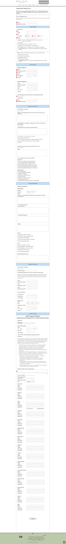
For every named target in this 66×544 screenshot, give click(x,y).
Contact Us (44, 535)
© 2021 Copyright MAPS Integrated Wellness (32, 542)
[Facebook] (20, 537)
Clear (47, 373)
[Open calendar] (33, 381)
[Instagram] (21, 537)
